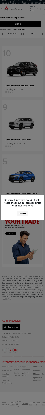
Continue (22, 213)
